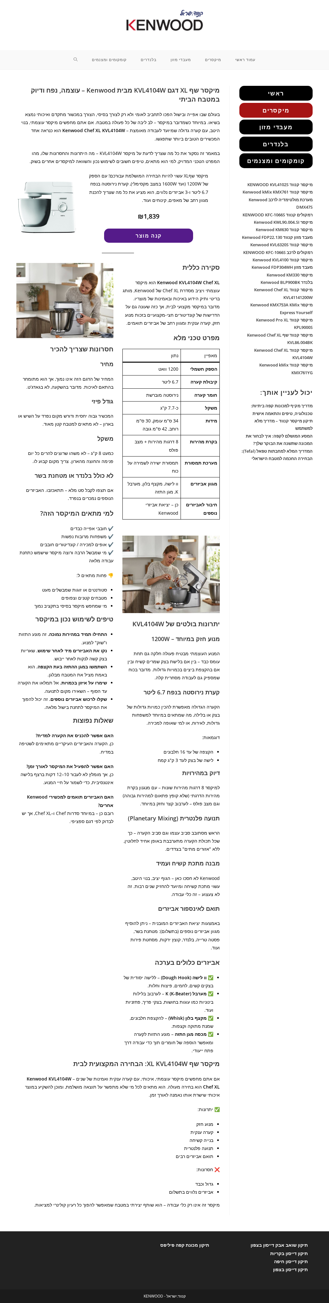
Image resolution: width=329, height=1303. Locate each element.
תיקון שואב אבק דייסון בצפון (279, 1245)
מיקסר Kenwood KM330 (290, 275)
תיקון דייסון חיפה (291, 1261)
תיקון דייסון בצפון (290, 1269)
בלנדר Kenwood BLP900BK (287, 282)
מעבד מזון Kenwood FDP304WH (282, 267)
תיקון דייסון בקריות (289, 1253)
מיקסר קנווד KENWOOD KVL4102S (280, 184)
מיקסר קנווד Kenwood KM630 (284, 229)
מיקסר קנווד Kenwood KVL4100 (283, 260)
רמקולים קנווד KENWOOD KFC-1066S (278, 215)
